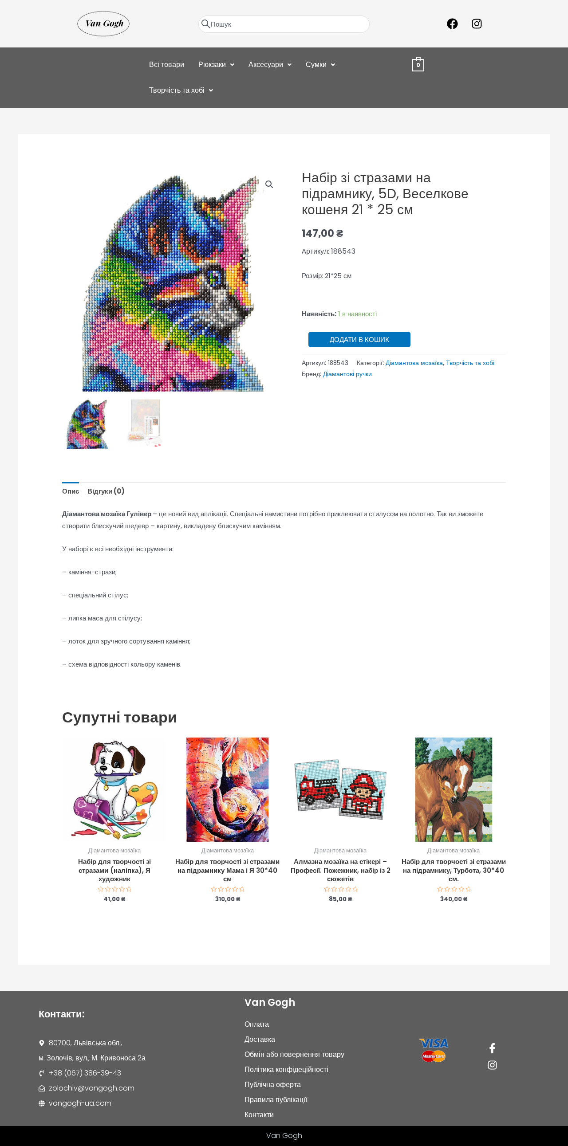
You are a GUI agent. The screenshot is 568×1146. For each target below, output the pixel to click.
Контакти (259, 1115)
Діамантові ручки (347, 374)
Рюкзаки (212, 64)
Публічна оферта (273, 1084)
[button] (216, 65)
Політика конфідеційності (286, 1069)
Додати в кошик (359, 339)
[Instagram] (492, 1065)
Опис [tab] (70, 491)
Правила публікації (276, 1100)
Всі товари (166, 64)
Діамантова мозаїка (414, 363)
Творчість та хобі (177, 90)
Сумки (316, 64)
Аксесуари (265, 64)
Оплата (257, 1024)
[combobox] (284, 24)
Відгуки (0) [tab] (106, 491)
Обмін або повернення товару (294, 1054)
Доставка (260, 1039)
